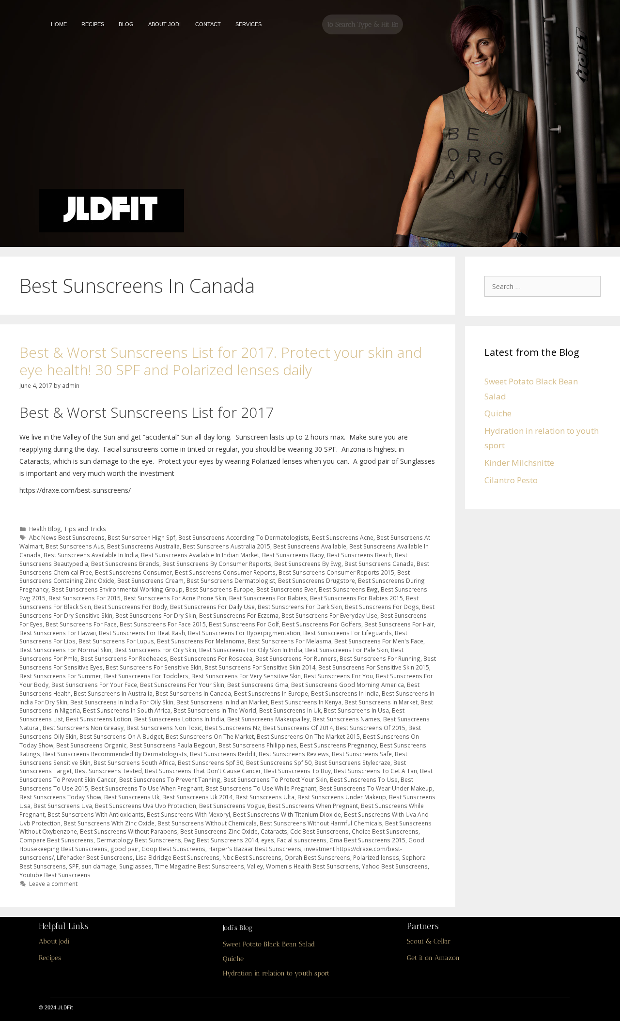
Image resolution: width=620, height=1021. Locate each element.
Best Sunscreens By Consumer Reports (216, 563)
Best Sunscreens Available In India (91, 555)
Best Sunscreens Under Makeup (341, 797)
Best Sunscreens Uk (131, 797)
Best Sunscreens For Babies (268, 598)
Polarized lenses (376, 857)
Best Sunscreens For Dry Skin (155, 615)
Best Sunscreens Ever (286, 589)
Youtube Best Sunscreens (55, 875)
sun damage (98, 866)
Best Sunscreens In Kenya (306, 702)
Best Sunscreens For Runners (296, 658)
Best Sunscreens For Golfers (321, 624)
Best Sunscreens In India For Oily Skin (121, 702)
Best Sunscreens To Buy (297, 771)
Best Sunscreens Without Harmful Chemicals (321, 823)
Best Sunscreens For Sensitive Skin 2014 (259, 667)
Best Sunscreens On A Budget (121, 736)
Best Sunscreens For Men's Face (378, 641)
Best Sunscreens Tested (108, 771)
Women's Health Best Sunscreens (312, 866)
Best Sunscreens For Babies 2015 (356, 598)
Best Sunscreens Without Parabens (128, 831)
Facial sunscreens (301, 840)
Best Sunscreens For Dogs (382, 606)
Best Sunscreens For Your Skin (182, 684)
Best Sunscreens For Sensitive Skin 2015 (373, 667)
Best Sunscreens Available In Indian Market (200, 555)
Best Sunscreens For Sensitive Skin (154, 667)
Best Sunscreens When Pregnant (313, 805)
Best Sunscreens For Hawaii (57, 633)
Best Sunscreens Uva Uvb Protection (145, 805)
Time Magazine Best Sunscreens (199, 866)
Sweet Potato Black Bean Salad (269, 944)
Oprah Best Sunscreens (317, 857)
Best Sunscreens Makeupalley (268, 719)
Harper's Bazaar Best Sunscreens (254, 849)
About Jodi (54, 941)
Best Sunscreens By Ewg (307, 563)
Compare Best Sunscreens (56, 840)
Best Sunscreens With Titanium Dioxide (287, 814)
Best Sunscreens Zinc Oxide (219, 831)
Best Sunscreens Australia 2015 (226, 546)
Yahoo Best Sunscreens (395, 866)
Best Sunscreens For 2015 (84, 598)
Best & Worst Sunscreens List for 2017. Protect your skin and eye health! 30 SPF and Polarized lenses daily (220, 361)
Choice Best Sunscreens (385, 831)
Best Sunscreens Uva (62, 805)
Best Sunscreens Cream (150, 580)
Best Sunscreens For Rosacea (211, 658)
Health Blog (45, 529)
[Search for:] (544, 285)
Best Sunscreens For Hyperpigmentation (244, 633)
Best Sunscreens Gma (257, 684)
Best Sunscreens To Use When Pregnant (146, 788)
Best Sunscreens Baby (293, 555)
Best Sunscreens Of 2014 (298, 727)
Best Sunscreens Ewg (348, 589)
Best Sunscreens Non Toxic (164, 727)
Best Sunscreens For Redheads (123, 658)
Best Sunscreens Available (309, 546)
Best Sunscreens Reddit (223, 754)
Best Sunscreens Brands (125, 563)
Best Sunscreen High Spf (141, 537)
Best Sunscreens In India (345, 693)
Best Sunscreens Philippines (257, 745)
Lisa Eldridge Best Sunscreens (177, 857)
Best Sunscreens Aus (75, 546)
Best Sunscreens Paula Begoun (172, 745)
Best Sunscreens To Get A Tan (375, 771)
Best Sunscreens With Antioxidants (95, 814)
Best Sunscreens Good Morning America (347, 684)
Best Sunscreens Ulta (264, 797)
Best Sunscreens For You (338, 676)
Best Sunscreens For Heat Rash (142, 633)
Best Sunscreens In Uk (290, 710)
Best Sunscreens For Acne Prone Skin (175, 598)
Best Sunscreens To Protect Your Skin (275, 779)
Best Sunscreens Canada (379, 563)
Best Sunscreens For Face (81, 624)
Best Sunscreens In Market (381, 702)
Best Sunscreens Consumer (133, 572)
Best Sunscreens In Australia (113, 693)
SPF (73, 866)
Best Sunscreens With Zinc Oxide (109, 823)
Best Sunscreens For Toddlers (146, 676)
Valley (255, 866)
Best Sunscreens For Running (380, 658)
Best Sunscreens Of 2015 (370, 727)
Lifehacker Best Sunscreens (95, 857)
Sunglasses (135, 866)
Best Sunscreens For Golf (244, 624)
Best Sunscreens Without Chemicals (207, 823)
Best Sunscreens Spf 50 (278, 762)
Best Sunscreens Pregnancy (338, 745)
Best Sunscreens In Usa (356, 710)
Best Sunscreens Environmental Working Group (117, 589)
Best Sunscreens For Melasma (289, 641)
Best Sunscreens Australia (143, 546)
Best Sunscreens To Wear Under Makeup (376, 788)
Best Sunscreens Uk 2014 (197, 797)
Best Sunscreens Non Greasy (83, 727)
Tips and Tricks (85, 529)
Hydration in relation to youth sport (276, 973)
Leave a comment (53, 883)
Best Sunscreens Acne (342, 537)
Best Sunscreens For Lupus (116, 641)
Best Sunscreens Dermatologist (230, 580)
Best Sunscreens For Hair (399, 624)
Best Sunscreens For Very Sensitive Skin (246, 676)
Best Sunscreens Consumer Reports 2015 (336, 572)
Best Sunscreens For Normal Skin (65, 650)
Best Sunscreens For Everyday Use (329, 615)
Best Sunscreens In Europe (271, 693)
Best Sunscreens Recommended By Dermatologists (115, 754)
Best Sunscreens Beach (359, 555)
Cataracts (274, 831)
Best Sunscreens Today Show (60, 797)
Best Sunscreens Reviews (294, 754)
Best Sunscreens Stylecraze (352, 762)
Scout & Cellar (428, 941)
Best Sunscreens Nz (232, 727)
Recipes (50, 958)
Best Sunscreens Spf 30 (210, 762)
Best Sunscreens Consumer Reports (225, 572)
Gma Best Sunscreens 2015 (367, 840)
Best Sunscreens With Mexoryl (188, 814)
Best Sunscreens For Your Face (94, 684)
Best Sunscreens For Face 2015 (163, 624)
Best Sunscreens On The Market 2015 (308, 736)
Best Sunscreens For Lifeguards (347, 633)
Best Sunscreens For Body (130, 606)
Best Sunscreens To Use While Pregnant (260, 788)
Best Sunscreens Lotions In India (179, 719)
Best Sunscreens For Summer (60, 676)
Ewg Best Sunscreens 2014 (221, 840)
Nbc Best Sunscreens (251, 857)
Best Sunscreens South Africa (134, 762)
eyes (267, 840)
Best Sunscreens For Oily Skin (155, 650)
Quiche (498, 413)
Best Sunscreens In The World (214, 710)
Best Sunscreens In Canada (193, 693)
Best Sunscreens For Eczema (239, 615)
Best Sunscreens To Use (364, 779)
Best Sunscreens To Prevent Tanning (169, 779)
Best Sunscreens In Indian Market (222, 702)
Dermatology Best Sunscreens (138, 840)
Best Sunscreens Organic (91, 745)
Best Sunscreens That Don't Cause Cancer (203, 771)
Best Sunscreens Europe (219, 589)
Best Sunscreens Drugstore (316, 580)
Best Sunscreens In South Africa (126, 710)
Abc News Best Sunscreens (67, 537)
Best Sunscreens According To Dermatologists (243, 537)
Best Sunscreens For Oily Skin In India (250, 650)
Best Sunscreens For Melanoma (201, 641)
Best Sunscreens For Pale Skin (346, 650)
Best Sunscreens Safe (362, 754)
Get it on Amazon (433, 958)
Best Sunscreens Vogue (232, 805)
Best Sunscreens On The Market (210, 736)
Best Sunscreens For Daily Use (212, 606)
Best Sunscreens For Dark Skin (300, 606)
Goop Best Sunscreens (173, 849)
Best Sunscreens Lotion (98, 719)
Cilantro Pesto (511, 480)
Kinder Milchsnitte (519, 462)
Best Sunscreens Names (346, 719)
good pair (124, 849)
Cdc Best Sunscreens (319, 831)
